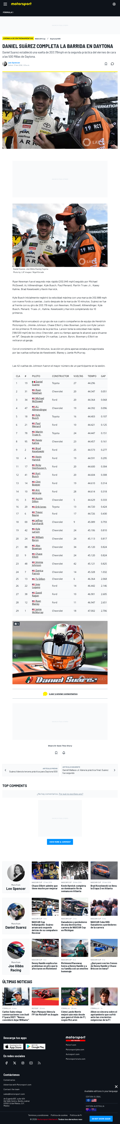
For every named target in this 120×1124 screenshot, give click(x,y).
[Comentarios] (113, 64)
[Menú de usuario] (114, 4)
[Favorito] (106, 64)
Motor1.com (71, 1045)
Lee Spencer (14, 63)
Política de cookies (59, 1115)
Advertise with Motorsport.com (17, 1084)
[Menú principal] (5, 4)
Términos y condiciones (38, 1115)
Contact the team (11, 1089)
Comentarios (9, 1080)
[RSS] (39, 1063)
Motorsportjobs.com (75, 1049)
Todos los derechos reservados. (74, 1119)
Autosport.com (72, 1054)
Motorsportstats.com (75, 1059)
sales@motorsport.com (14, 1094)
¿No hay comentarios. (60, 793)
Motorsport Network (47, 1119)
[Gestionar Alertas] (64, 753)
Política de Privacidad (80, 1115)
